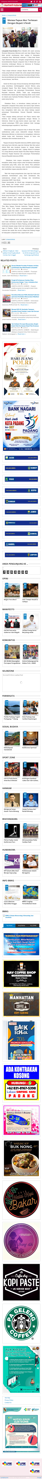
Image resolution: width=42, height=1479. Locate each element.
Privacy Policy (9, 1400)
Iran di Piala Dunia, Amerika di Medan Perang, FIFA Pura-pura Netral (10, 779)
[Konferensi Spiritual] (30, 738)
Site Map (7, 1398)
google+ (37, 1)
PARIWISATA (8, 695)
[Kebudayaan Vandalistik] (12, 738)
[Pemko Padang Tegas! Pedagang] (12, 707)
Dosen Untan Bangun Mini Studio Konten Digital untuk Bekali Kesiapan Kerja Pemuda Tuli (31, 662)
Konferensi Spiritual (29, 748)
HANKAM (7, 788)
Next (3, 593)
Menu (2, 9)
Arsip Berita (21, 925)
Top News (9, 925)
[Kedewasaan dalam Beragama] (30, 861)
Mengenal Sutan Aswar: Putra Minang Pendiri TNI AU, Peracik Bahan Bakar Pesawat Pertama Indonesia (11, 810)
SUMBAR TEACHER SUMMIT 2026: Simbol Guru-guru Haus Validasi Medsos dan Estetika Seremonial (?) (20, 600)
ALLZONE (33, 925)
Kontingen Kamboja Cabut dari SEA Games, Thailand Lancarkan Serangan (30, 779)
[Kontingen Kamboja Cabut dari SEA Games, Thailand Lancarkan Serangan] (30, 769)
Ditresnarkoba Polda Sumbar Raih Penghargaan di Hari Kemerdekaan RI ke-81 (30, 841)
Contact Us (8, 1402)
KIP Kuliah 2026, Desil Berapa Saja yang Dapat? (11, 872)
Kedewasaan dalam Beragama (29, 872)
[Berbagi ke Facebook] (9, 242)
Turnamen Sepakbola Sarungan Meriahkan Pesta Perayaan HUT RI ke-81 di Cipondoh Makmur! (14, 662)
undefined (25, 269)
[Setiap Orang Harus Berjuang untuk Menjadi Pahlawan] (12, 621)
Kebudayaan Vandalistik (8, 749)
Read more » (24, 275)
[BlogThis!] (5, 242)
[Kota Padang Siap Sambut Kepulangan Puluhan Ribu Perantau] (30, 707)
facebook (34, 1)
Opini (5, 578)
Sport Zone (8, 757)
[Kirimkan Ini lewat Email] (3, 242)
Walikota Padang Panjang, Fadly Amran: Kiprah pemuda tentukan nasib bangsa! (30, 631)
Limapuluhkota (10, 239)
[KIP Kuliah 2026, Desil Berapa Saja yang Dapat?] (12, 861)
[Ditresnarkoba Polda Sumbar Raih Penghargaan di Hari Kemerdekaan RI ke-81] (30, 830)
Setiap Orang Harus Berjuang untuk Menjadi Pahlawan (11, 631)
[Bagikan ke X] (7, 242)
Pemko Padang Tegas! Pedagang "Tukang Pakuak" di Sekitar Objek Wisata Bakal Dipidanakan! (12, 718)
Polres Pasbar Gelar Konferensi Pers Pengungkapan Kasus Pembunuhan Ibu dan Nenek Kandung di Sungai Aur (11, 841)
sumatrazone (4, 1477)
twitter (31, 1)
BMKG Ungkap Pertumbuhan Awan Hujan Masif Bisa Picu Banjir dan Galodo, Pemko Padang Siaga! (30, 902)
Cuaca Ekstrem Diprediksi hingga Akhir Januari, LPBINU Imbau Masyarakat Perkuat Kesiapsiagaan (12, 902)
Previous (39, 593)
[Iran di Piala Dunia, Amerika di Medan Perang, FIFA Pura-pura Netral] (12, 769)
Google (39, 1477)
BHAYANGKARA (9, 819)
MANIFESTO (8, 609)
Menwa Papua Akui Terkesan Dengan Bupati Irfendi (22, 21)
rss (40, 1)
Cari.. (40, 9)
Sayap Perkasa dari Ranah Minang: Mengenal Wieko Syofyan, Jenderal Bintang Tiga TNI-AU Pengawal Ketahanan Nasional (30, 810)
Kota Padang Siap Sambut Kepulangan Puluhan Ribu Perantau (30, 718)
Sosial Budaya (10, 726)
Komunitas (8, 640)
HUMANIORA (8, 849)
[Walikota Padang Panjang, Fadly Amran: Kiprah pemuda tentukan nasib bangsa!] (30, 621)
